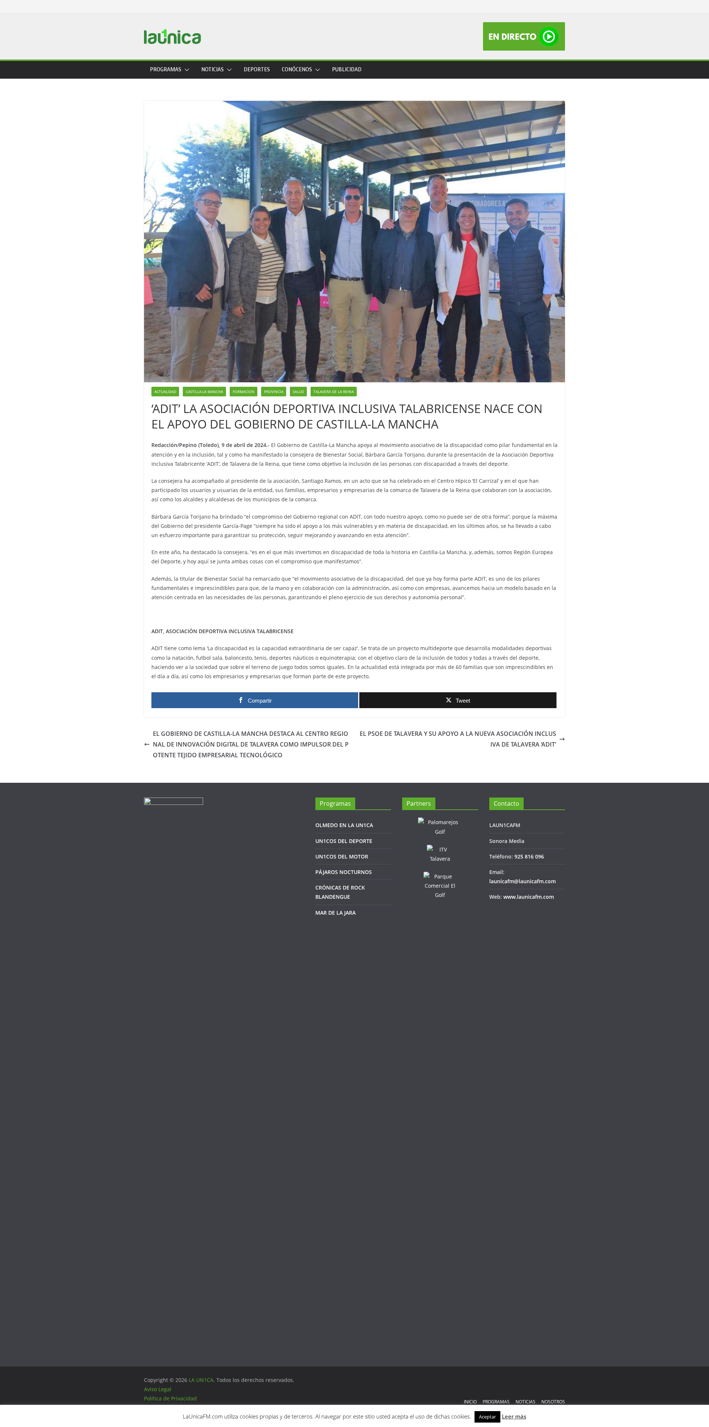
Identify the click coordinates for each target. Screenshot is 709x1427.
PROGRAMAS (165, 69)
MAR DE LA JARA (335, 912)
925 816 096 (529, 856)
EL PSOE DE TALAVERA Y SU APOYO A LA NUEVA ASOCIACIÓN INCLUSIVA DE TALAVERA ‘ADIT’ (458, 739)
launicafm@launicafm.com (522, 881)
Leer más (514, 1416)
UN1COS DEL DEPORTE (343, 840)
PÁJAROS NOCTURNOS (343, 871)
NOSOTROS (553, 1402)
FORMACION (243, 391)
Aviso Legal (157, 1389)
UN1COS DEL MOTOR (341, 856)
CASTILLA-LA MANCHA (204, 391)
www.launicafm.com (528, 896)
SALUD (298, 391)
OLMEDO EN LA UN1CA (344, 825)
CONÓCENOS (297, 69)
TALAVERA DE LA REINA (334, 391)
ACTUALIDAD (165, 391)
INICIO (470, 1402)
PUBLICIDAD (347, 69)
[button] (185, 70)
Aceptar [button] (487, 1416)
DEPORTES (257, 69)
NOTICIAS (212, 69)
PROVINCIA (273, 391)
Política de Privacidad (170, 1398)
